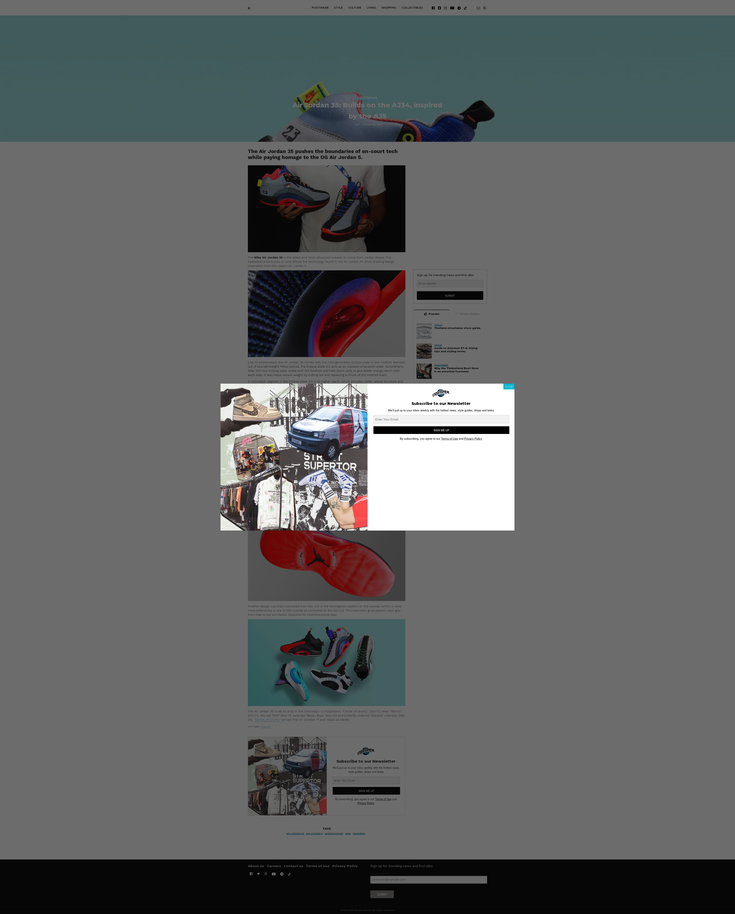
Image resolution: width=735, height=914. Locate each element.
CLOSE (509, 386)
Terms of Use (449, 438)
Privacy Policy (473, 438)
